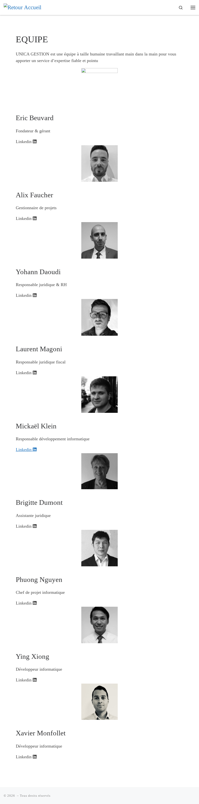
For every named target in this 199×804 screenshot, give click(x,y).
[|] (22, 7)
